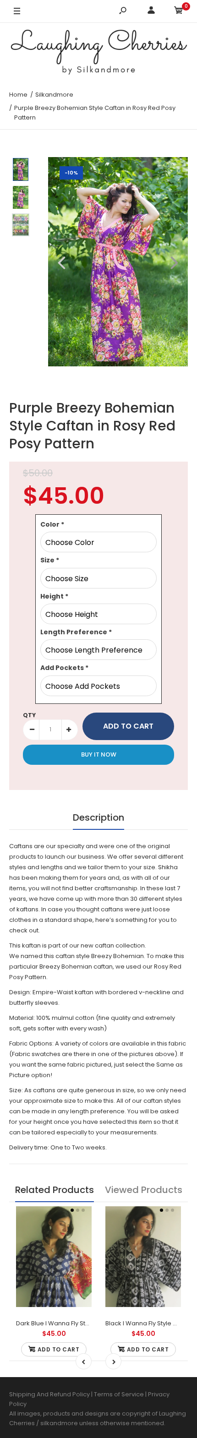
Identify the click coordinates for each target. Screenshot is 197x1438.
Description (98, 817)
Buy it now (98, 754)
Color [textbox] (52, 524)
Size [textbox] (49, 560)
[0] (178, 11)
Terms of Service (119, 1394)
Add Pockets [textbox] (64, 667)
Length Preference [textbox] (76, 632)
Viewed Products (143, 1189)
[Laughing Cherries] (98, 53)
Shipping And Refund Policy (49, 1394)
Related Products (54, 1189)
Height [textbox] (54, 596)
